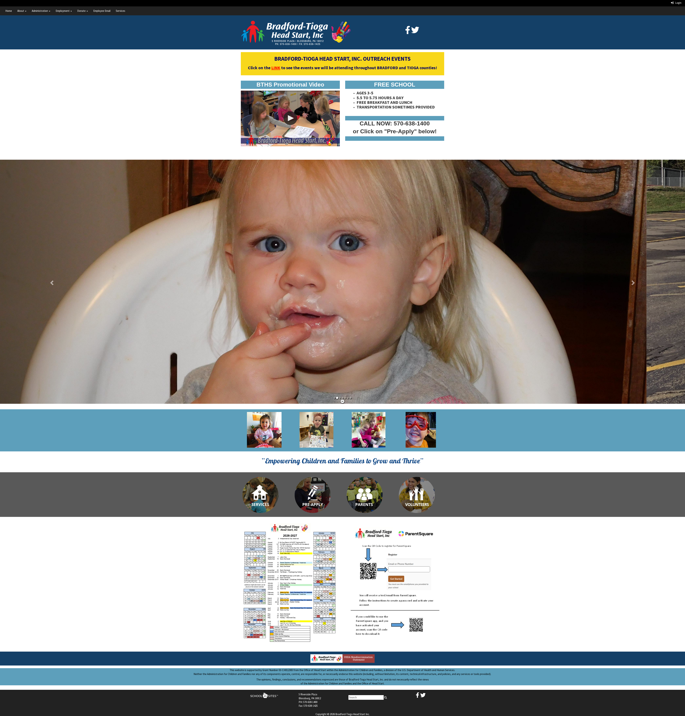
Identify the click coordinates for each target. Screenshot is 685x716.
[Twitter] (415, 32)
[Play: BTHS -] (290, 118)
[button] (51, 281)
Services (120, 10)
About (21, 10)
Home (8, 10)
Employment (63, 10)
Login (677, 2)
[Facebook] (407, 32)
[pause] (342, 400)
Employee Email (101, 10)
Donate (81, 10)
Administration (40, 10)
